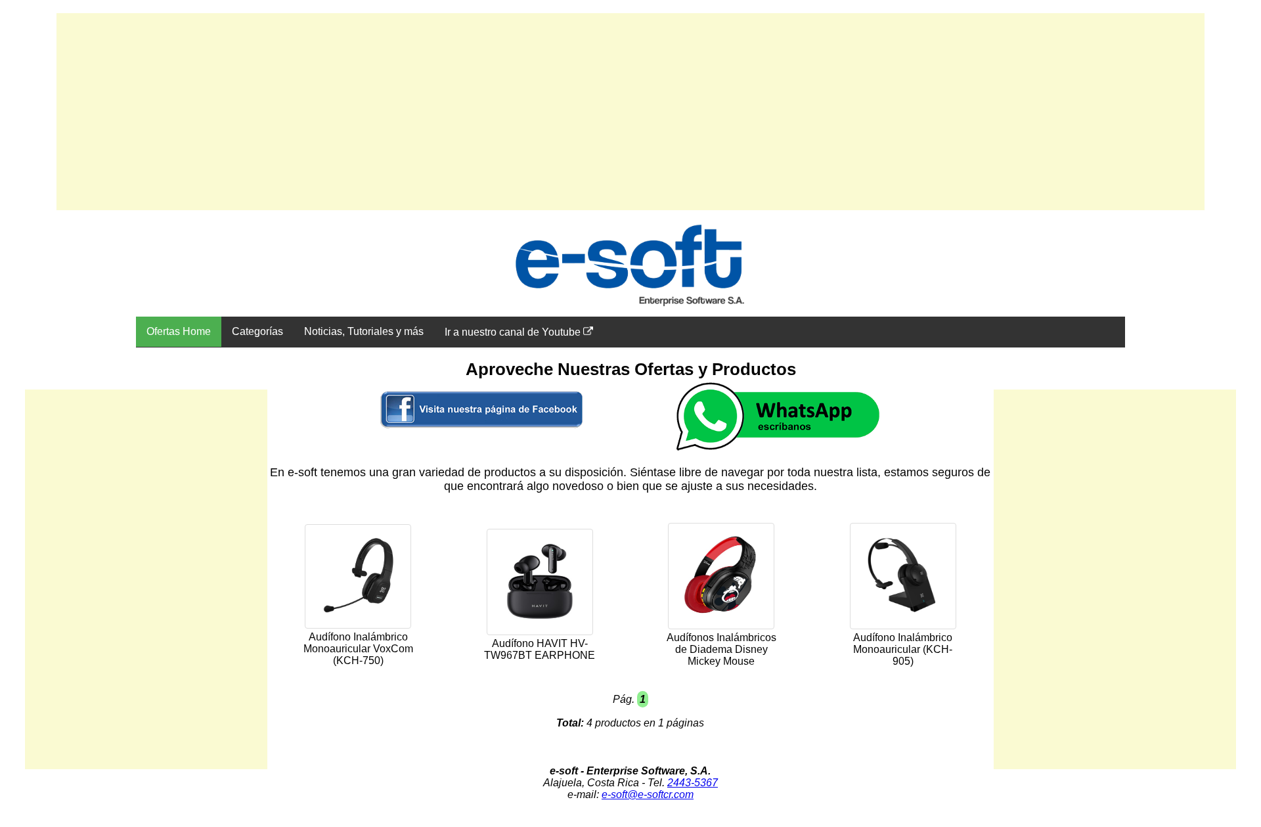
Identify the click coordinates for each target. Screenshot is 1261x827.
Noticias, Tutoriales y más (364, 331)
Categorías (257, 331)
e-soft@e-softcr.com (648, 794)
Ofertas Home (178, 331)
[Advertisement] (630, 112)
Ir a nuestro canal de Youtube (514, 332)
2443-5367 (692, 782)
